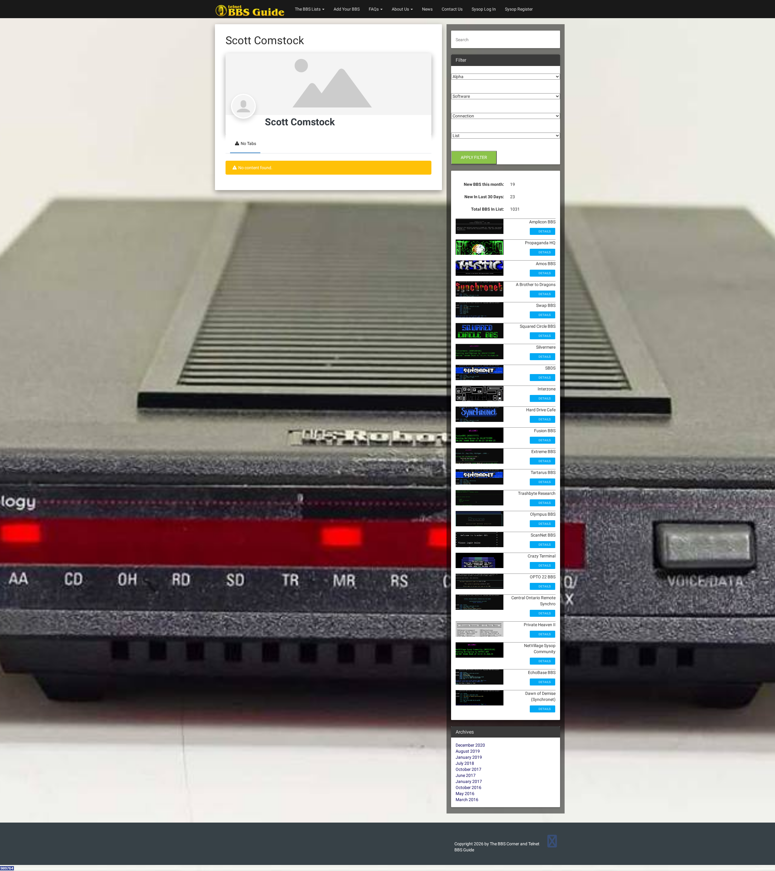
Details (544, 231)
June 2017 (466, 775)
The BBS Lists (308, 9)
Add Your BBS (347, 9)
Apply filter (474, 157)
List (454, 128)
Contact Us (452, 9)
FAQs (374, 9)
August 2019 (468, 751)
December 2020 (470, 745)
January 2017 (469, 781)
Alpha (456, 69)
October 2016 (468, 787)
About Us (401, 9)
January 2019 (469, 757)
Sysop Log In (484, 9)
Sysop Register (519, 9)
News (427, 9)
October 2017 (468, 769)
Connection (462, 108)
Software (460, 88)
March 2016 (467, 799)
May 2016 (465, 793)
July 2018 (465, 763)
